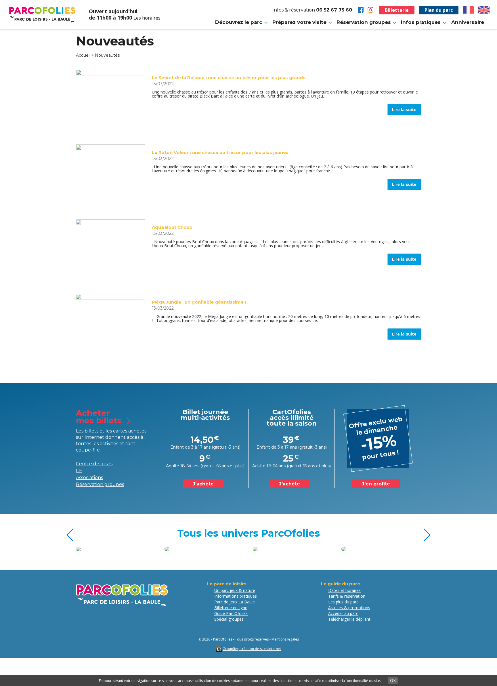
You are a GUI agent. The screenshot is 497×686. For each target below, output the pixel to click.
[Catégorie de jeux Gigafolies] (135, 549)
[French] (468, 10)
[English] (484, 10)
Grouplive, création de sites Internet (252, 648)
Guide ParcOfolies (231, 613)
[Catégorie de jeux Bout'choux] (312, 549)
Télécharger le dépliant (349, 619)
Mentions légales (285, 639)
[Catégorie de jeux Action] (401, 549)
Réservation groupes (100, 484)
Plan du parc (439, 10)
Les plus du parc (343, 602)
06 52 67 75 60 (334, 10)
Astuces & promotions (349, 607)
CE (79, 470)
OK (393, 680)
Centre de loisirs (94, 463)
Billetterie (397, 10)
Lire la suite (404, 109)
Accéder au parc (343, 613)
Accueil (83, 55)
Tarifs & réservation (346, 596)
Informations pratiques (235, 596)
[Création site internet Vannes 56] (219, 648)
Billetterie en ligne (230, 607)
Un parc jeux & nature (234, 590)
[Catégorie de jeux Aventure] (224, 549)
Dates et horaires (344, 590)
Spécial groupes (229, 619)
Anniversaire (467, 22)
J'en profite (376, 484)
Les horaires (146, 18)
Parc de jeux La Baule (234, 602)
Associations (89, 477)
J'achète (203, 484)
